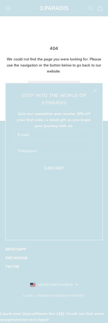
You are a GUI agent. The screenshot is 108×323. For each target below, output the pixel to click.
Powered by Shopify (68, 295)
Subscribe (54, 168)
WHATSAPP (15, 249)
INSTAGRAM (16, 258)
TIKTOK (12, 266)
